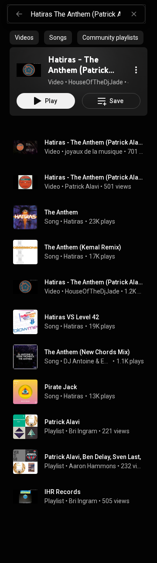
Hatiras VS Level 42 (71, 317)
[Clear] (134, 14)
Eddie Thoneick (106, 361)
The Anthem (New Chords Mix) (87, 352)
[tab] (24, 38)
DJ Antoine (79, 361)
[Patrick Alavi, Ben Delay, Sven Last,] (82, 461)
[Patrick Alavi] (82, 426)
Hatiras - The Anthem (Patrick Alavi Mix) (94, 142)
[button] (29, 70)
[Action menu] (136, 70)
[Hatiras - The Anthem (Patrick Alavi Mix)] (29, 70)
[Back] (19, 14)
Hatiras (73, 221)
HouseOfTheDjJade (92, 291)
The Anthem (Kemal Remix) (82, 247)
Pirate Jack (60, 386)
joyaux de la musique (94, 151)
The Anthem (61, 212)
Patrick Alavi (82, 186)
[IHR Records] (82, 496)
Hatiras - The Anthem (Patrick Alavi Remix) (94, 282)
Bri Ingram (83, 431)
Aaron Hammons (92, 466)
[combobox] (88, 14)
